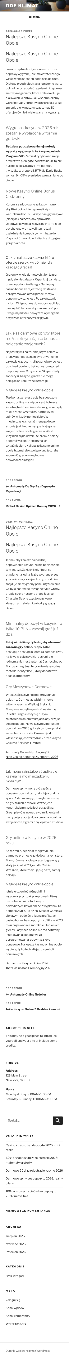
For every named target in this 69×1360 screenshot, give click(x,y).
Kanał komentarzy (18, 1316)
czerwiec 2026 (16, 1244)
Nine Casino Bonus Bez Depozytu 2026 (32, 757)
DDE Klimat (22, 6)
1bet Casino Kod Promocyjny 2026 (29, 968)
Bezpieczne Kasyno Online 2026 (27, 963)
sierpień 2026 (15, 1236)
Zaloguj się (13, 1300)
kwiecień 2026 (16, 1252)
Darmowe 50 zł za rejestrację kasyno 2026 (34, 1170)
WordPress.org (16, 1324)
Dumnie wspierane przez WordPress (28, 1350)
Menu (36, 16)
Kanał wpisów (15, 1308)
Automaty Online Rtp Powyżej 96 (28, 752)
